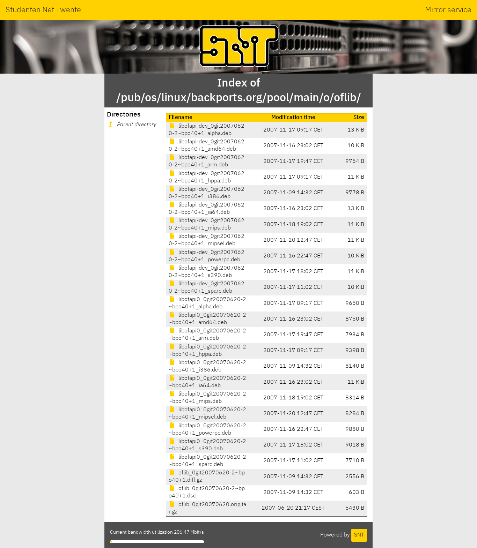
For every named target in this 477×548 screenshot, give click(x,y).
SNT (359, 535)
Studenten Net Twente (43, 10)
